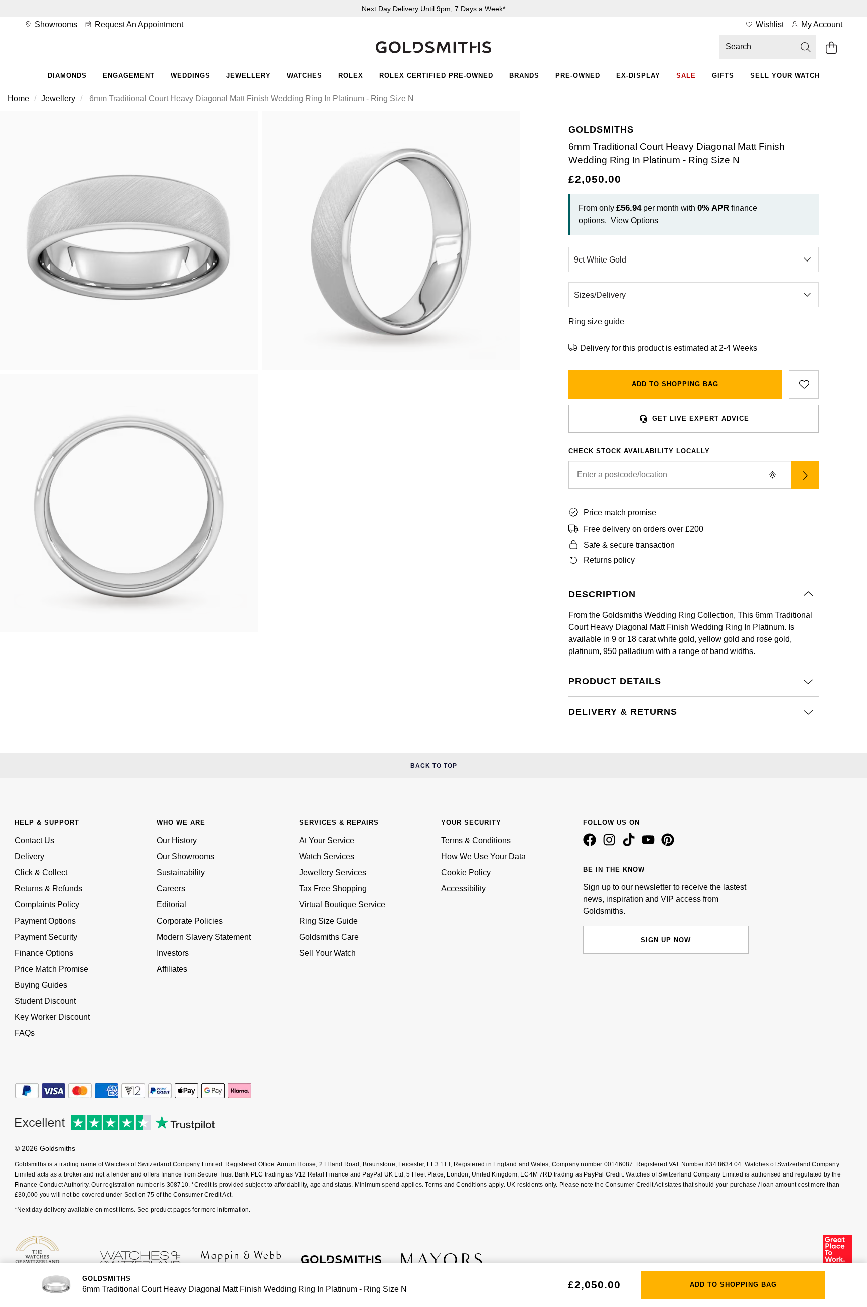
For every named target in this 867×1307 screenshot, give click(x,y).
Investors (173, 953)
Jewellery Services (332, 872)
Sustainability (181, 872)
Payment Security (46, 937)
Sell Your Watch (785, 75)
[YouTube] (650, 843)
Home (18, 98)
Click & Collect (41, 872)
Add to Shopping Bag (675, 384)
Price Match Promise (51, 969)
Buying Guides (41, 985)
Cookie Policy (466, 872)
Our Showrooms (185, 856)
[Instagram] (611, 843)
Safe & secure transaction (629, 545)
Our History (177, 840)
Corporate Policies (190, 921)
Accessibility (463, 888)
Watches (304, 75)
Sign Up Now (666, 940)
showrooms (55, 24)
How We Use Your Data (483, 856)
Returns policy (609, 560)
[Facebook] (591, 843)
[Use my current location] (773, 475)
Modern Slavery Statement (204, 937)
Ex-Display (638, 75)
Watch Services (326, 856)
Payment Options (45, 921)
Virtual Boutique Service (342, 904)
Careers (171, 888)
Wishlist (769, 24)
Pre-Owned (577, 75)
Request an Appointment (138, 24)
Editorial (171, 904)
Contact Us (34, 840)
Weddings (190, 75)
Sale (686, 75)
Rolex (350, 75)
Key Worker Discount (52, 1017)
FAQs (25, 1033)
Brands (524, 75)
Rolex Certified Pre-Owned (436, 75)
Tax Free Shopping (333, 888)
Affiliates (172, 969)
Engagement (129, 75)
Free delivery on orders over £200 (643, 529)
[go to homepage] (433, 48)
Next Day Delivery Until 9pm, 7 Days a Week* (433, 9)
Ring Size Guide (328, 921)
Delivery (29, 856)
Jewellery (248, 75)
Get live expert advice (700, 418)
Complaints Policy (47, 904)
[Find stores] (805, 475)
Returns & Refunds (48, 888)
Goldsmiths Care (329, 937)
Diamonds (67, 75)
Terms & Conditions (476, 840)
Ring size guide (596, 321)
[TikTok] (630, 843)
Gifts (723, 75)
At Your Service (326, 840)
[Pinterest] (669, 843)
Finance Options (44, 953)
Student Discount (45, 1001)
